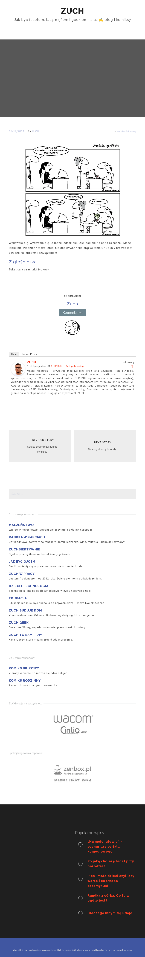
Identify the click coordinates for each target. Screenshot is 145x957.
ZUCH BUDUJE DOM (25, 610)
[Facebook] (132, 366)
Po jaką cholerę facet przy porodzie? (111, 863)
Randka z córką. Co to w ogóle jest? (108, 898)
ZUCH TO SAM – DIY (25, 635)
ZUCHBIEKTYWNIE (24, 549)
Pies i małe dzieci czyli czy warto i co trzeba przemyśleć (111, 881)
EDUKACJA (18, 598)
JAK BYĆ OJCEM (22, 561)
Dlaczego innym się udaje (110, 913)
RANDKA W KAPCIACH (27, 537)
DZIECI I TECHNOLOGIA (28, 586)
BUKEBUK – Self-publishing (67, 366)
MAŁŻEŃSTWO (21, 525)
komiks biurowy (126, 131)
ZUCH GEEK (19, 622)
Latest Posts (29, 354)
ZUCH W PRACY (22, 574)
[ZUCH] (18, 368)
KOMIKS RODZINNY (25, 680)
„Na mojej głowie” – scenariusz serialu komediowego (105, 846)
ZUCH (31, 362)
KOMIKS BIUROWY (24, 668)
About (14, 354)
